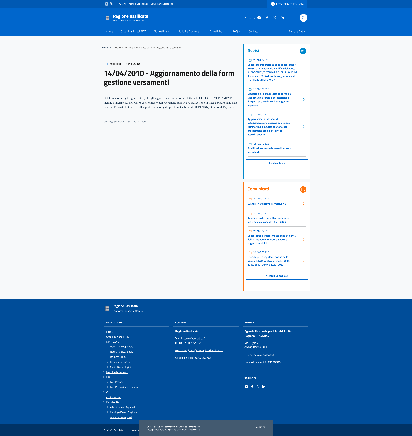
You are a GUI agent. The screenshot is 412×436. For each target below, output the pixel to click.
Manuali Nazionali (120, 362)
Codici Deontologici (120, 367)
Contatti (110, 392)
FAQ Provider (117, 382)
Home (105, 47)
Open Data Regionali (121, 417)
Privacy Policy (138, 430)
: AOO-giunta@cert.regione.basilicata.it (199, 350)
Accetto (260, 427)
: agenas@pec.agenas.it (259, 355)
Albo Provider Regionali (123, 407)
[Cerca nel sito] (303, 18)
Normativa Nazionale (121, 352)
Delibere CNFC (118, 357)
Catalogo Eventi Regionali (124, 412)
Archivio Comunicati (277, 276)
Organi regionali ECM (117, 337)
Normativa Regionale (121, 346)
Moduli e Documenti (117, 372)
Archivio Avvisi (277, 163)
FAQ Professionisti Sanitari (124, 387)
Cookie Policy (113, 397)
